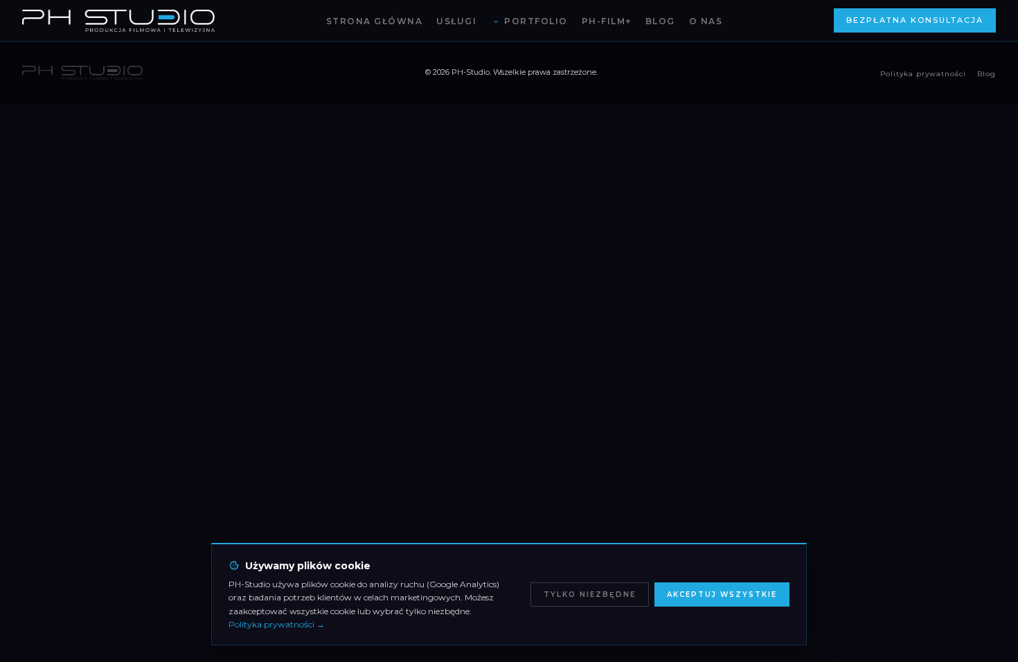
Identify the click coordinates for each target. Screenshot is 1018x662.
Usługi (456, 21)
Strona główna (374, 21)
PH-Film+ (607, 21)
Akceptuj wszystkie (722, 594)
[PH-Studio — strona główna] (118, 21)
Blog (660, 21)
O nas (706, 21)
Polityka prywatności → (277, 624)
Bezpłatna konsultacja (914, 20)
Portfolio (536, 21)
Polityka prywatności (923, 73)
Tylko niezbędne (590, 594)
